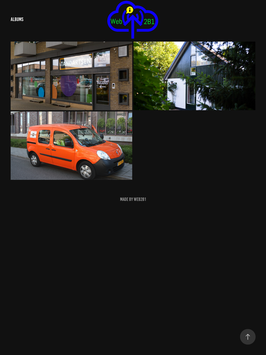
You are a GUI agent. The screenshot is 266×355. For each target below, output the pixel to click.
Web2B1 (140, 199)
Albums (17, 19)
